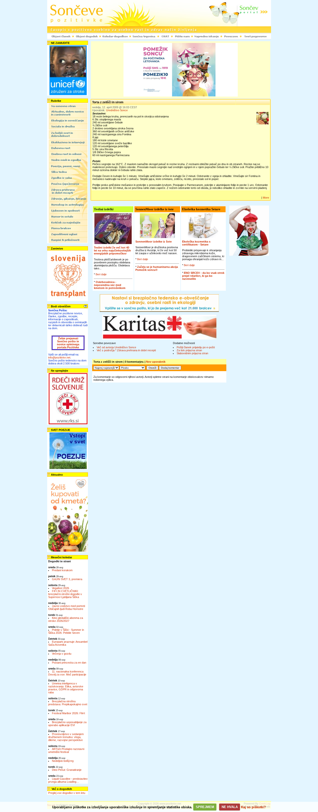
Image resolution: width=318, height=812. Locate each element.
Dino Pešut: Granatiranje (66, 769)
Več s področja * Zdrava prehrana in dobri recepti (126, 350)
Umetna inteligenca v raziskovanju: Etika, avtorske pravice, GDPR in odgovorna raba (65, 688)
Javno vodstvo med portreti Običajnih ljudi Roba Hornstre (66, 607)
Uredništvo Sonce (117, 110)
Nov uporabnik (155, 361)
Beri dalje (101, 274)
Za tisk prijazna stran (189, 350)
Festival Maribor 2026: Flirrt (68, 713)
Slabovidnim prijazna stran (192, 353)
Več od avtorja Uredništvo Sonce (116, 347)
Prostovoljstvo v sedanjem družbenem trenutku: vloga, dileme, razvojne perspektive (66, 737)
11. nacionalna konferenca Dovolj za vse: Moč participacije (67, 673)
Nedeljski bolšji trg (63, 760)
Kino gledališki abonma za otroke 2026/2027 (65, 619)
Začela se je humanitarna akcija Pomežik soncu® (156, 268)
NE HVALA (230, 807)
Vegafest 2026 (60, 588)
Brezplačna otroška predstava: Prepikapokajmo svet (67, 703)
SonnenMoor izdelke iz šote (153, 241)
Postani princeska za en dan (69, 662)
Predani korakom (62, 570)
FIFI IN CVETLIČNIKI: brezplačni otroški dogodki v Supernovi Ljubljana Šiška (65, 594)
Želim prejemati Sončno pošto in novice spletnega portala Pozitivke (68, 343)
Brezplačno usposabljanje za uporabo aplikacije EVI (67, 724)
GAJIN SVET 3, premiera (67, 579)
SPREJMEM (205, 807)
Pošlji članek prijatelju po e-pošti (196, 347)
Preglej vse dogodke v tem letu (66, 792)
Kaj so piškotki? (253, 807)
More (266, 197)
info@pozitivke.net (59, 357)
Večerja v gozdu (61, 653)
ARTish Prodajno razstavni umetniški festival (66, 750)
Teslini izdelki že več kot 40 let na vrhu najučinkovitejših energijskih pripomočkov (112, 250)
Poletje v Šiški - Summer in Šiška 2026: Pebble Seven (66, 631)
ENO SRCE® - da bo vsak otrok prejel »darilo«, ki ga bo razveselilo (203, 275)
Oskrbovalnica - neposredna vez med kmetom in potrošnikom (109, 285)
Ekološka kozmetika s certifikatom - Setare (196, 243)
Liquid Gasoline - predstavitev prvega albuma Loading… (68, 780)
